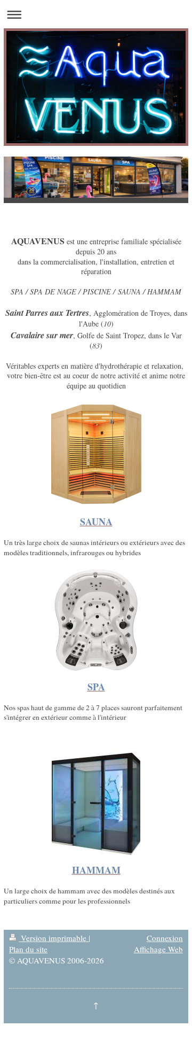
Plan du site (28, 949)
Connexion (165, 937)
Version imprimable (54, 937)
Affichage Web (158, 949)
